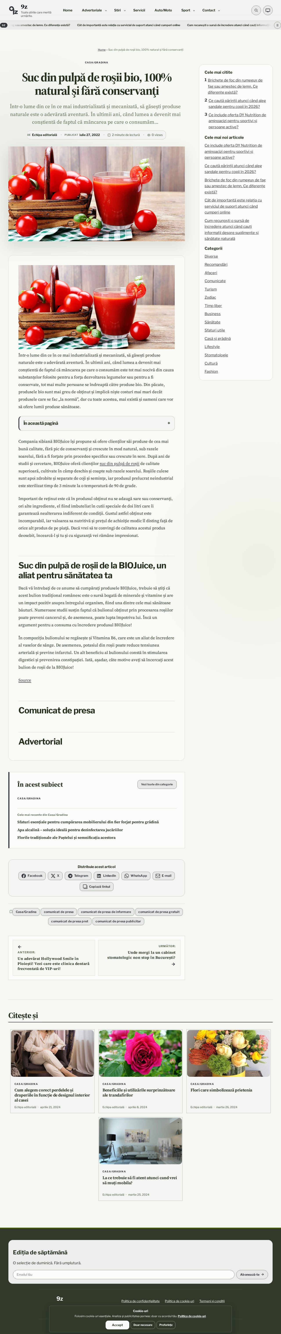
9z (24, 6)
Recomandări (216, 264)
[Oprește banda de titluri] (277, 25)
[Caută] (256, 10)
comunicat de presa (59, 912)
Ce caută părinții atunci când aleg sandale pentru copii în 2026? (237, 103)
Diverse (211, 256)
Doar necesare (142, 1325)
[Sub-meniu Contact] (219, 10)
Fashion (211, 371)
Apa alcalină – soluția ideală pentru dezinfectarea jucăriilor (70, 829)
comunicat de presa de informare (106, 912)
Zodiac (210, 297)
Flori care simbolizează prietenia (221, 1090)
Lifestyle (212, 347)
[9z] (13, 10)
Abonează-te (249, 1274)
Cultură (211, 363)
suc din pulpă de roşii (119, 463)
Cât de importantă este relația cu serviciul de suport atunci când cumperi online (91, 25)
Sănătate (212, 322)
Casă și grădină (218, 338)
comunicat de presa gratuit (158, 912)
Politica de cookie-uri (179, 1301)
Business (213, 314)
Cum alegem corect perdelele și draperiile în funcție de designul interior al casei (52, 1095)
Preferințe (166, 1325)
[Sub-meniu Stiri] (125, 10)
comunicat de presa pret (69, 921)
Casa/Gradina (96, 62)
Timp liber (213, 306)
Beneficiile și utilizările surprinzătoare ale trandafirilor (139, 1092)
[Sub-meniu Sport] (194, 10)
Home (102, 49)
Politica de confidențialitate (140, 1301)
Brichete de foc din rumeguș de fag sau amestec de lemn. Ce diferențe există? (235, 86)
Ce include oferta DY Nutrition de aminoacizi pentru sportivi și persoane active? (237, 121)
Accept (117, 1325)
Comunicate (215, 281)
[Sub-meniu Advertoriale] (106, 10)
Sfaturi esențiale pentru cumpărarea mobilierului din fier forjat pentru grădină (88, 822)
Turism (211, 289)
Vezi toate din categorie (157, 784)
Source (24, 680)
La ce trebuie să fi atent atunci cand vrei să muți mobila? (140, 1180)
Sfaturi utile (215, 330)
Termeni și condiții (212, 1301)
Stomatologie (216, 355)
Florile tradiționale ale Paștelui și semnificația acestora (66, 837)
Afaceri (211, 273)
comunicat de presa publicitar (118, 921)
